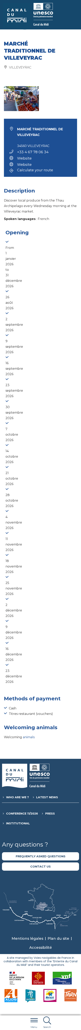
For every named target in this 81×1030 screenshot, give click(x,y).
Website (24, 158)
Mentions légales (27, 938)
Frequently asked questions (40, 856)
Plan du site (58, 938)
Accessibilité (40, 947)
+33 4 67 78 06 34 (33, 152)
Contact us (40, 866)
